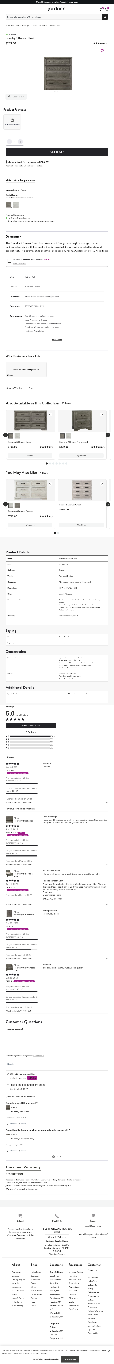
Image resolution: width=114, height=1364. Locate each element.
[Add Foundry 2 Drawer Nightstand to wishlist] (101, 414)
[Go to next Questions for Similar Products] (64, 1156)
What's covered (19, 263)
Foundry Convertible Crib (24, 969)
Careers (15, 1276)
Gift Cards (73, 1309)
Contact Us (93, 1333)
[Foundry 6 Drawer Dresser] (30, 490)
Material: (16, 190)
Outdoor (34, 1298)
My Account (93, 1277)
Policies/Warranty (95, 1311)
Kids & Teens (36, 1290)
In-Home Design (76, 1272)
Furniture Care (75, 1279)
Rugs (33, 1302)
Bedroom (35, 1276)
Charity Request (18, 1279)
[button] (98, 43)
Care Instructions (12, 124)
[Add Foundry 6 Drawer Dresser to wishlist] (50, 414)
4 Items (44, 472)
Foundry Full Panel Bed (23, 875)
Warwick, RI (55, 1313)
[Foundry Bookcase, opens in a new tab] (9, 819)
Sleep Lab (73, 1290)
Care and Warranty (23, 1167)
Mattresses (35, 1279)
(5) (105, 43)
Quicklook (30, 455)
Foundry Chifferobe (24, 914)
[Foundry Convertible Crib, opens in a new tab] (9, 968)
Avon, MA (54, 1283)
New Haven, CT (57, 1294)
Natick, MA (54, 1290)
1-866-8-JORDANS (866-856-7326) (57, 1230)
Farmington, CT (57, 1298)
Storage (25, 25)
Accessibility (74, 1305)
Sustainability (17, 1305)
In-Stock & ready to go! (20, 218)
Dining (33, 1283)
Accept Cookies (70, 1359)
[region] (57, 1355)
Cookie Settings (94, 1326)
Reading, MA (55, 1302)
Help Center (93, 1281)
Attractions (16, 1272)
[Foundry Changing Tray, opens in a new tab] (8, 1137)
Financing (73, 1276)
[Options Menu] (107, 802)
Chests (34, 25)
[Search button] (105, 17)
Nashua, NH (55, 1287)
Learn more (38, 1055)
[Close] (109, 1350)
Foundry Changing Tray (22, 1138)
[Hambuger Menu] (9, 9)
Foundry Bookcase (23, 821)
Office (33, 1287)
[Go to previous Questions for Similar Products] (50, 1156)
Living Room (36, 1272)
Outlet (33, 1305)
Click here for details (33, 165)
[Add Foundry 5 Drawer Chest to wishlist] (102, 51)
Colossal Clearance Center (73, 1298)
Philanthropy (17, 1302)
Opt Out (91, 1329)
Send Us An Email (93, 1225)
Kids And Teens (12, 25)
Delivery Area (93, 1292)
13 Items (66, 403)
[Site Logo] (57, 9)
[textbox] (31, 1041)
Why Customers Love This (23, 356)
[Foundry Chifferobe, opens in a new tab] (9, 913)
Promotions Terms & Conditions (93, 1318)
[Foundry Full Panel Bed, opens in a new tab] (9, 874)
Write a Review (31, 725)
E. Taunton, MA (56, 1317)
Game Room (36, 1294)
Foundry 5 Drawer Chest (49, 25)
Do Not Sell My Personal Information (46, 1359)
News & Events (18, 1298)
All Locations (55, 1279)
